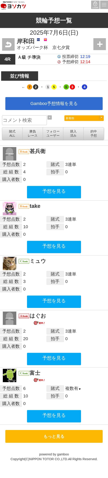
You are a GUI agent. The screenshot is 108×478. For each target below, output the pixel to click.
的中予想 (93, 133)
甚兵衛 (38, 151)
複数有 (71, 388)
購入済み (73, 133)
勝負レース (33, 133)
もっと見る (54, 436)
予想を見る (54, 191)
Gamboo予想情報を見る (54, 103)
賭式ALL (12, 133)
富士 (35, 373)
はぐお (38, 316)
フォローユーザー (53, 133)
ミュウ (38, 261)
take (35, 206)
